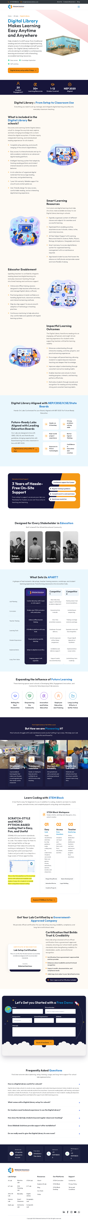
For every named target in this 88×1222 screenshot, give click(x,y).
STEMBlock (30, 629)
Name (14, 1007)
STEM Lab (29, 1180)
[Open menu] (78, 6)
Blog (78, 2)
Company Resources (69, 2)
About (39, 1180)
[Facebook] (68, 1212)
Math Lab (11, 1205)
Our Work (40, 1191)
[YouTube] (75, 1212)
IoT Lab (10, 1186)
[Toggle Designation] (30, 1020)
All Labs (15, 16)
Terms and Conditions (72, 1188)
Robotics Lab (20, 1181)
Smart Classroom (20, 1200)
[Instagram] (71, 1212)
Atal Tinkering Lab (20, 1188)
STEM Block (56, 1184)
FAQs (39, 1194)
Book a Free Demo (42, 1042)
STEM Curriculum (58, 1180)
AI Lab (10, 1180)
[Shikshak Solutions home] (44, 1170)
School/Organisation (41, 1016)
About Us (59, 2)
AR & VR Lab (10, 1195)
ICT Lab (28, 1186)
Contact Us (72, 1180)
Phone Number (50, 1007)
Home (10, 16)
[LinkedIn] (64, 1212)
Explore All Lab (41, 1184)
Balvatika (20, 1194)
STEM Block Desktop (56, 1188)
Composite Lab (29, 1206)
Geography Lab (29, 1200)
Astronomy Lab (20, 1206)
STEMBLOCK (12, 836)
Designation (16, 1016)
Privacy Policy (73, 1184)
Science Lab (10, 1200)
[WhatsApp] (79, 1212)
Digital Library (28, 1195)
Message (15, 1025)
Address (58, 1016)
